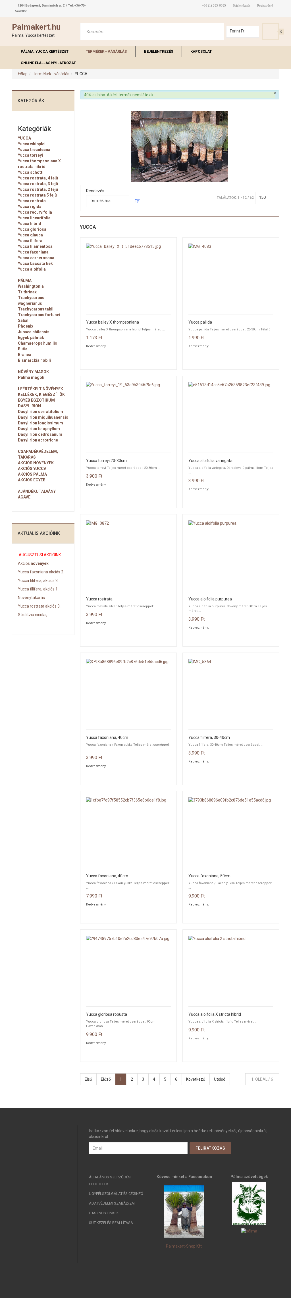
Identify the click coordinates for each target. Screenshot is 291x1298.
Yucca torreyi (30, 155)
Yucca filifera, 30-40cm (209, 737)
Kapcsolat (201, 51)
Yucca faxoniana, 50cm (209, 876)
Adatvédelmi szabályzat (112, 1203)
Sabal (23, 320)
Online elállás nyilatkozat (48, 63)
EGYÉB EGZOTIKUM (36, 400)
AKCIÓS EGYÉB (31, 480)
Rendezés (95, 191)
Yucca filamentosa (35, 246)
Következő (195, 1079)
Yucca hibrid (29, 223)
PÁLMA (25, 280)
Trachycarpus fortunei (39, 314)
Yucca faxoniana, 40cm (107, 737)
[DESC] (137, 201)
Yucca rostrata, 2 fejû (38, 189)
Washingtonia (31, 286)
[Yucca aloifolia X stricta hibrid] (230, 968)
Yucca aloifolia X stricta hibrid (214, 1014)
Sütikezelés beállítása (111, 1223)
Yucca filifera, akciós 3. (38, 580)
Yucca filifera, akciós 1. (38, 589)
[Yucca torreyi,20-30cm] (128, 414)
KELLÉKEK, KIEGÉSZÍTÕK (41, 394)
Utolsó (219, 1079)
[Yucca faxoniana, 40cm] (128, 691)
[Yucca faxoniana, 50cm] (230, 829)
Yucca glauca (30, 235)
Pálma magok (31, 377)
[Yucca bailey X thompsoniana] (128, 275)
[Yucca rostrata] (128, 552)
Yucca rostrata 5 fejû (37, 195)
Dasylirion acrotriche (38, 440)
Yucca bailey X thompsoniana (112, 322)
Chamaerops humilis (37, 343)
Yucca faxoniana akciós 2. (41, 572)
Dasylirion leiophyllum (39, 428)
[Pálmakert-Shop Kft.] (184, 1211)
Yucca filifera (30, 240)
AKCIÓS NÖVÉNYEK (36, 463)
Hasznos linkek (104, 1213)
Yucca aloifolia (32, 269)
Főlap (23, 73)
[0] (270, 31)
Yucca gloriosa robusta (106, 1014)
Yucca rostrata (99, 599)
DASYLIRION (29, 406)
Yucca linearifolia (34, 218)
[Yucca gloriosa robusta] (128, 968)
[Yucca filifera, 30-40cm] (230, 691)
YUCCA (24, 138)
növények (39, 563)
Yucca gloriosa (32, 229)
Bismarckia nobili (34, 360)
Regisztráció (265, 5)
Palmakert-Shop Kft (184, 1246)
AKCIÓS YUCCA (32, 468)
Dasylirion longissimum (40, 423)
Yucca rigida (29, 206)
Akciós (24, 563)
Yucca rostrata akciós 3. (39, 606)
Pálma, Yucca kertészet (44, 51)
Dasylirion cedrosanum (40, 434)
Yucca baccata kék (35, 263)
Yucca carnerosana (36, 257)
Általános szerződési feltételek (110, 1180)
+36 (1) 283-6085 (214, 5)
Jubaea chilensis (33, 332)
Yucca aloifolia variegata (210, 461)
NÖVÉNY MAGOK (33, 371)
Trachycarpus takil (35, 309)
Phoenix (25, 326)
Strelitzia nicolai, (32, 614)
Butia (23, 349)
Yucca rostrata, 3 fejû (38, 183)
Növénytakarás (31, 597)
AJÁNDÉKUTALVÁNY (37, 491)
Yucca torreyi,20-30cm (106, 461)
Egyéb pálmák (31, 337)
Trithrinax (27, 292)
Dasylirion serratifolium (40, 411)
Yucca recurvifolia (35, 212)
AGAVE (24, 497)
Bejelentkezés (241, 5)
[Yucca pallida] (230, 275)
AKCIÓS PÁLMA (32, 474)
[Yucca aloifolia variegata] (230, 414)
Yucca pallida (200, 322)
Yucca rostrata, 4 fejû (38, 178)
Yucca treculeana (34, 149)
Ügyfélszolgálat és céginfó (116, 1193)
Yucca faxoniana (33, 252)
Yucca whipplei (31, 144)
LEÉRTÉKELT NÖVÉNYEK (40, 389)
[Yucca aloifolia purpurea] (230, 552)
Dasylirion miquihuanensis (43, 417)
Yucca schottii (31, 172)
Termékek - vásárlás (106, 51)
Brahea (24, 354)
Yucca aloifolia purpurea (210, 599)
